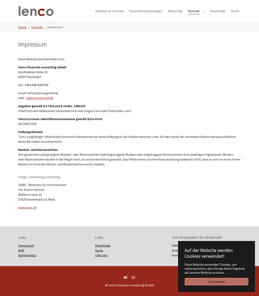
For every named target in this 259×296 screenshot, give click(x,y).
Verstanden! (216, 282)
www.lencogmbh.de (39, 98)
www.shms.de (27, 207)
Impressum (26, 245)
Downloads (102, 245)
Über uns (101, 255)
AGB (21, 250)
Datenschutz (27, 255)
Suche (99, 250)
